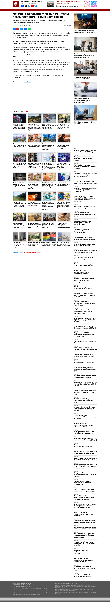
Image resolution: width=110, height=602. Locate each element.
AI (69, 10)
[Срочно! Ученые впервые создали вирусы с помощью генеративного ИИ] (19, 118)
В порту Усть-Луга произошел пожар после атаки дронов (84, 446)
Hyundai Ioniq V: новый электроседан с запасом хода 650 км (84, 214)
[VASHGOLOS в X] (26, 6)
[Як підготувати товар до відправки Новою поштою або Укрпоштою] (34, 137)
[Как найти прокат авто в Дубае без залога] (85, 113)
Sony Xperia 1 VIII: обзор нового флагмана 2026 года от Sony (84, 432)
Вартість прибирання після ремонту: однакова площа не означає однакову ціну (84, 55)
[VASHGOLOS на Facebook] (22, 6)
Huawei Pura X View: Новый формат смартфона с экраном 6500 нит (84, 295)
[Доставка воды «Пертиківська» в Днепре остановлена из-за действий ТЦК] (49, 157)
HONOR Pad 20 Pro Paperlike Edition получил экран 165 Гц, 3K (85, 327)
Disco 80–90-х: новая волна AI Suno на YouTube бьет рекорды (84, 238)
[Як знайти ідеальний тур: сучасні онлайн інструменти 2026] (19, 137)
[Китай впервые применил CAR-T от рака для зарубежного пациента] (64, 157)
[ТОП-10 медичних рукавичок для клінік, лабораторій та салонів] (64, 236)
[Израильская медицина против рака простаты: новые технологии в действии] (49, 137)
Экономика (35, 10)
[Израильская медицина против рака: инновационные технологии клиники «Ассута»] (49, 196)
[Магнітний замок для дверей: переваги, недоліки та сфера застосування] (34, 157)
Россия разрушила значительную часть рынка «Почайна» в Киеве (83, 425)
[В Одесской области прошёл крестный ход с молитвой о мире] (19, 157)
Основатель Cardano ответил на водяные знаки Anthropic (85, 376)
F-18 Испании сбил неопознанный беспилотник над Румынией (85, 417)
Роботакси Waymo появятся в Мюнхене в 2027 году (84, 78)
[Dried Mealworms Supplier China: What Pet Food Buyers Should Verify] (49, 176)
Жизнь (74, 10)
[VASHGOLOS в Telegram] (29, 6)
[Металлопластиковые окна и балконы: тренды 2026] (34, 236)
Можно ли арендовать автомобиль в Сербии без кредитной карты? (82, 100)
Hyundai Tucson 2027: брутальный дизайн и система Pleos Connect (84, 303)
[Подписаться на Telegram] (94, 4)
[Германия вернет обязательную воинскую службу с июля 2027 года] (19, 217)
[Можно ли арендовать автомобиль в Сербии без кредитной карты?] (85, 89)
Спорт (78, 10)
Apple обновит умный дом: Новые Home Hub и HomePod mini (85, 251)
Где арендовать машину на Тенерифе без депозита (83, 258)
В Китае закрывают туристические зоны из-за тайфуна (83, 514)
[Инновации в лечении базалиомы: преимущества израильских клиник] (64, 176)
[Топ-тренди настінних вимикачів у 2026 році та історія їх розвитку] (19, 236)
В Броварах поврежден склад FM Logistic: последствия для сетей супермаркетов (85, 466)
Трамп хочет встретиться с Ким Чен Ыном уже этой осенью (85, 342)
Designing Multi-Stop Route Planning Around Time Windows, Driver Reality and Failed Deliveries (84, 198)
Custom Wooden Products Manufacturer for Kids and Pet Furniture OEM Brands (84, 497)
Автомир (59, 10)
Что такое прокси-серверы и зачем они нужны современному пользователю (85, 535)
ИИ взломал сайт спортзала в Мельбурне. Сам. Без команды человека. (84, 543)
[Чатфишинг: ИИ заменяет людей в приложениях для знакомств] (64, 118)
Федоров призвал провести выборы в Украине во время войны (85, 348)
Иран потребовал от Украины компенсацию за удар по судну (84, 490)
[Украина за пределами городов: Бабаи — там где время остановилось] (19, 196)
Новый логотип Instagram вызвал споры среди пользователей (85, 452)
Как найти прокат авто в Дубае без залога (84, 123)
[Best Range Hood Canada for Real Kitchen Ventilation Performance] (19, 176)
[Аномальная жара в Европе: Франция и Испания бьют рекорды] (49, 217)
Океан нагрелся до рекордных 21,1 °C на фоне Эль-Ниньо (84, 265)
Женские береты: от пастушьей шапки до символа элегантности (85, 528)
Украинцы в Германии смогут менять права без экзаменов (84, 355)
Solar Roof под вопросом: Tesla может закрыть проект (84, 245)
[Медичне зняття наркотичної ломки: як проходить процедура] (64, 137)
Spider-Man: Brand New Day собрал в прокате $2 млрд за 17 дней (85, 369)
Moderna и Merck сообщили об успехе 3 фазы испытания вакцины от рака (84, 311)
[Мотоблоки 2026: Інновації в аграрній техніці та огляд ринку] (34, 217)
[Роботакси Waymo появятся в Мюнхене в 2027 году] (85, 68)
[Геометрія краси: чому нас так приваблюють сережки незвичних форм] (64, 217)
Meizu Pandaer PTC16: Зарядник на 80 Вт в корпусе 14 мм (85, 576)
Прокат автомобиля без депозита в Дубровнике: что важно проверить (83, 231)
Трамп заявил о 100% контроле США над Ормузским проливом (84, 521)
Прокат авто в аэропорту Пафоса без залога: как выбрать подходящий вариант (85, 175)
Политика (27, 10)
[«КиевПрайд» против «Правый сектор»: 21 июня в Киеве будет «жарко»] (49, 236)
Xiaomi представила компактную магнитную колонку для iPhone (85, 459)
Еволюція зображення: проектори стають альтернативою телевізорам (85, 189)
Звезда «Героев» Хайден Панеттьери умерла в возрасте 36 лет (84, 400)
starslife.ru (27, 82)
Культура (65, 10)
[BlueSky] (14, 29)
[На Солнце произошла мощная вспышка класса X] (34, 196)
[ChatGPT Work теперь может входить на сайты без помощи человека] (85, 21)
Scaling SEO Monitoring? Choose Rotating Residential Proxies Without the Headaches (85, 505)
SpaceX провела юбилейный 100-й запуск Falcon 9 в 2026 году (85, 151)
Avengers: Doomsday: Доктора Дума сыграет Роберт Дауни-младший (84, 408)
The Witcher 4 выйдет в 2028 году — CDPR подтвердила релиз (85, 182)
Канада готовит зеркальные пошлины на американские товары (83, 158)
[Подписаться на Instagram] (87, 4)
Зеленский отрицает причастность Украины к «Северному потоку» (82, 272)
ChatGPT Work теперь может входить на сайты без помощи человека (84, 32)
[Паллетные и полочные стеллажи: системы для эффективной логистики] (49, 118)
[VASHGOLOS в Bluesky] (35, 6)
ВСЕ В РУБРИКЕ (27, 252)
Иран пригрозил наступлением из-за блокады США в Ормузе (84, 362)
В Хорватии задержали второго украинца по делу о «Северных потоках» (85, 319)
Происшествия (43, 10)
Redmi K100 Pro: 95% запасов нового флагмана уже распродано (84, 280)
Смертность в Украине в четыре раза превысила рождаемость (85, 207)
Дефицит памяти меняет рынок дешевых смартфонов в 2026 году (85, 392)
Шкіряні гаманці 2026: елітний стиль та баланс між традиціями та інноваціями (85, 334)
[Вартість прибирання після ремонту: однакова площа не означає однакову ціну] (85, 44)
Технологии (52, 10)
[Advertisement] (42, 96)
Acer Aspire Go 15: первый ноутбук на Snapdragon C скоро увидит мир (84, 568)
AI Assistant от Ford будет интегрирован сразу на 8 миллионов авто (83, 222)
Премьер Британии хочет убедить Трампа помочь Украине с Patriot (85, 166)
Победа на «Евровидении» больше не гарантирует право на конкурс (85, 474)
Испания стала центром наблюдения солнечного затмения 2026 (82, 482)
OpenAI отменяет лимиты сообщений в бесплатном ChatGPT (82, 552)
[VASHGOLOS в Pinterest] (32, 6)
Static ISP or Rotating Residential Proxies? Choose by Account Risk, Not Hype (85, 384)
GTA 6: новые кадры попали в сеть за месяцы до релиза (84, 288)
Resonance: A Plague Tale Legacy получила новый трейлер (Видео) (85, 439)
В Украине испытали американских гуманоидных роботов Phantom (83, 560)
